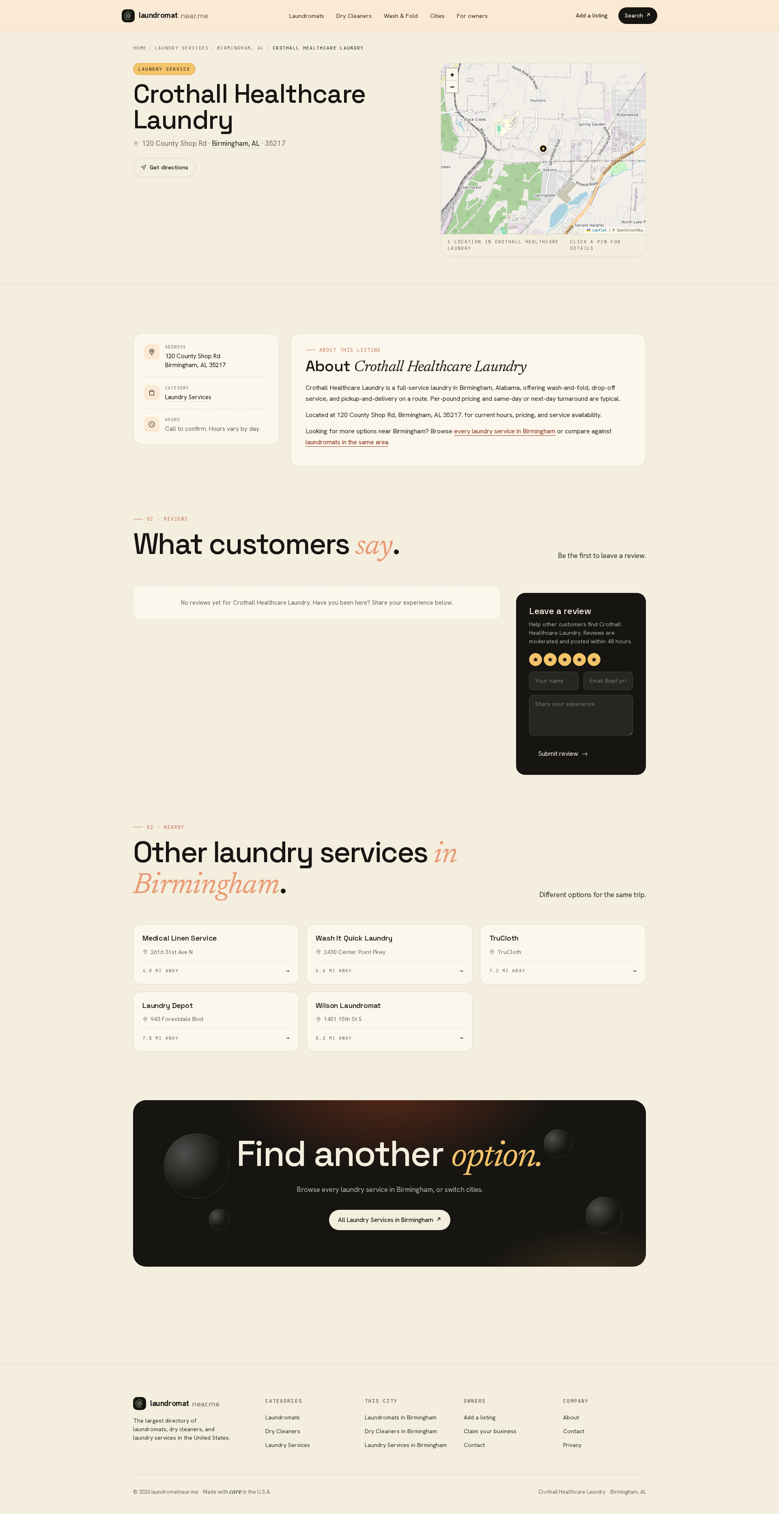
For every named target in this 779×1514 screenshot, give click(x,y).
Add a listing (592, 15)
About (571, 1417)
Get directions (169, 167)
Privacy (572, 1445)
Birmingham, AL (240, 48)
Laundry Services (182, 48)
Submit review (563, 753)
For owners (472, 15)
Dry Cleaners (354, 15)
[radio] (535, 659)
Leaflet (598, 230)
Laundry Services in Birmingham (406, 1445)
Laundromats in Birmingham (401, 1417)
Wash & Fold (401, 15)
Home (139, 48)
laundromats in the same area (347, 442)
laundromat (173, 15)
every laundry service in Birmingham (504, 431)
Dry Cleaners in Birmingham (401, 1431)
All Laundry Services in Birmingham (389, 1220)
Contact (474, 1445)
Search (638, 15)
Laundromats (306, 15)
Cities (437, 15)
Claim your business (490, 1431)
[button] (543, 148)
